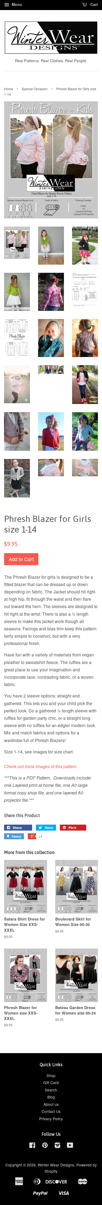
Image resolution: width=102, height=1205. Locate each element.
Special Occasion (35, 88)
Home (8, 88)
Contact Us (51, 1111)
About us (51, 1104)
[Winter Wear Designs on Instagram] (57, 1146)
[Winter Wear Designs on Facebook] (32, 1146)
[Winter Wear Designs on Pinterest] (45, 1146)
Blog (51, 1097)
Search (51, 1090)
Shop (51, 1075)
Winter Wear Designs (56, 1165)
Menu (16, 4)
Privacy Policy (51, 1118)
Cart (93, 4)
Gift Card (51, 1082)
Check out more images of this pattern (40, 766)
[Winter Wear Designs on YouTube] (70, 1146)
